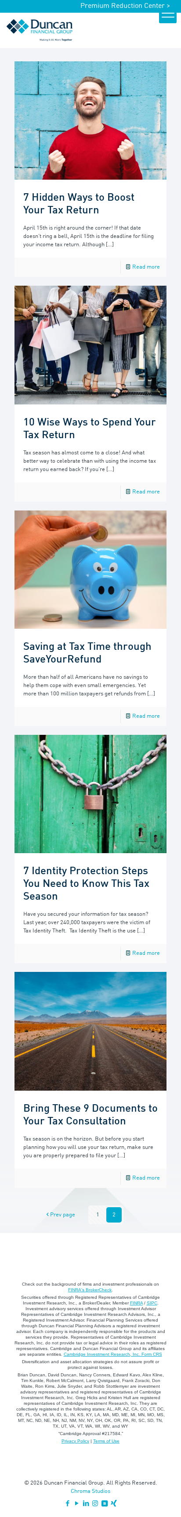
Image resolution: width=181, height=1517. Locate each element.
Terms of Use (106, 1441)
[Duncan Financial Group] (39, 30)
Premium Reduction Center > (125, 6)
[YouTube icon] (76, 1504)
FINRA (136, 1303)
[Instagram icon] (95, 1504)
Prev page (62, 1215)
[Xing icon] (113, 1504)
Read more (146, 267)
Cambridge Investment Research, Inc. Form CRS (113, 1354)
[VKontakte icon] (104, 1504)
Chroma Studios (90, 1491)
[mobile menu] (168, 14)
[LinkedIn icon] (86, 1504)
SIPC (152, 1303)
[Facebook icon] (67, 1504)
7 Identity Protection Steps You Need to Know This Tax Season (86, 884)
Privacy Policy (75, 1441)
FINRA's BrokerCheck (90, 1289)
